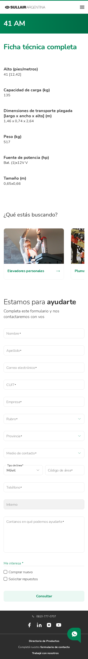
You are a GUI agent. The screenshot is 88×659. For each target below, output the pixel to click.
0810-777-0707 (46, 616)
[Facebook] (29, 627)
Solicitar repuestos (23, 579)
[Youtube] (58, 627)
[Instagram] (48, 626)
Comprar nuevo (21, 572)
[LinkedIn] (39, 627)
